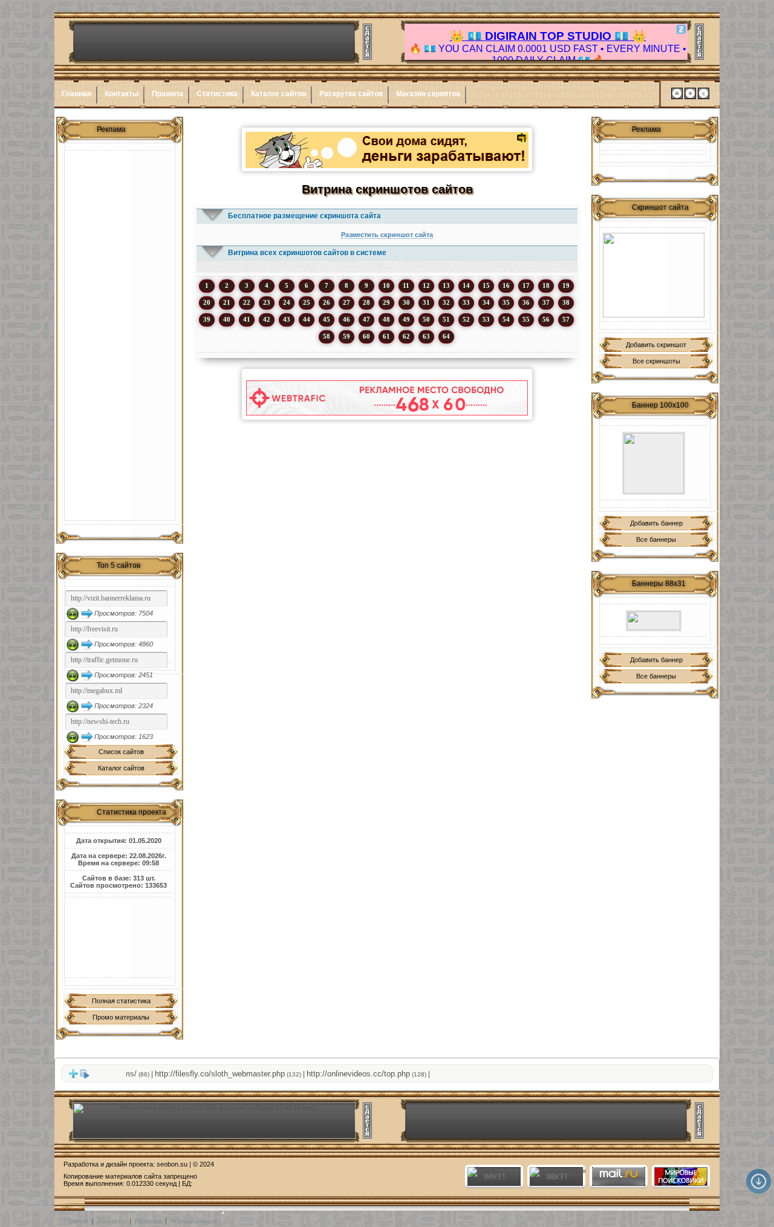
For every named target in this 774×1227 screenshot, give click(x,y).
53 (486, 319)
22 (246, 302)
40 (226, 319)
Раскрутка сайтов (351, 94)
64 (446, 336)
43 (286, 319)
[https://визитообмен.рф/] (653, 463)
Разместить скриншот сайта (387, 234)
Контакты (121, 94)
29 (386, 302)
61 (386, 336)
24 (286, 302)
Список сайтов (121, 751)
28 (366, 302)
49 (406, 319)
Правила (167, 94)
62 (406, 336)
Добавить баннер (656, 523)
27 (346, 302)
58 (326, 336)
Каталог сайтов (278, 94)
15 (486, 285)
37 (546, 302)
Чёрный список (194, 1221)
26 (326, 302)
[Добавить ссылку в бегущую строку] (73, 1076)
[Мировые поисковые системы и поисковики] (680, 1183)
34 (486, 302)
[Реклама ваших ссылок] (653, 275)
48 (386, 319)
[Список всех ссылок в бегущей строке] (84, 1076)
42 (266, 319)
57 (566, 319)
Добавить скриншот (656, 344)
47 (366, 319)
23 (266, 302)
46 (346, 319)
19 (566, 285)
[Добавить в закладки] (690, 96)
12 (426, 285)
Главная (76, 94)
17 (526, 285)
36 (526, 302)
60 (366, 336)
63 (426, 336)
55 (526, 319)
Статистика (217, 94)
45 (326, 319)
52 (466, 319)
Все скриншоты (656, 361)
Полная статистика (121, 1000)
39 (206, 319)
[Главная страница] (677, 96)
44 (306, 319)
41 (246, 319)
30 (406, 302)
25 (306, 302)
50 (426, 319)
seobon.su (172, 1164)
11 (406, 285)
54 (506, 319)
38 (566, 302)
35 (506, 302)
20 (206, 302)
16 (506, 285)
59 (346, 336)
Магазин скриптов (428, 94)
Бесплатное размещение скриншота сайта (304, 216)
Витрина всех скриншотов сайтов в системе (307, 253)
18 (546, 285)
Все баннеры (656, 539)
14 (466, 285)
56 (546, 319)
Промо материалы (121, 1017)
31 (426, 302)
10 (386, 285)
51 (446, 319)
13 (446, 285)
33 (466, 302)
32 (446, 302)
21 (226, 302)
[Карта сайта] (703, 96)
